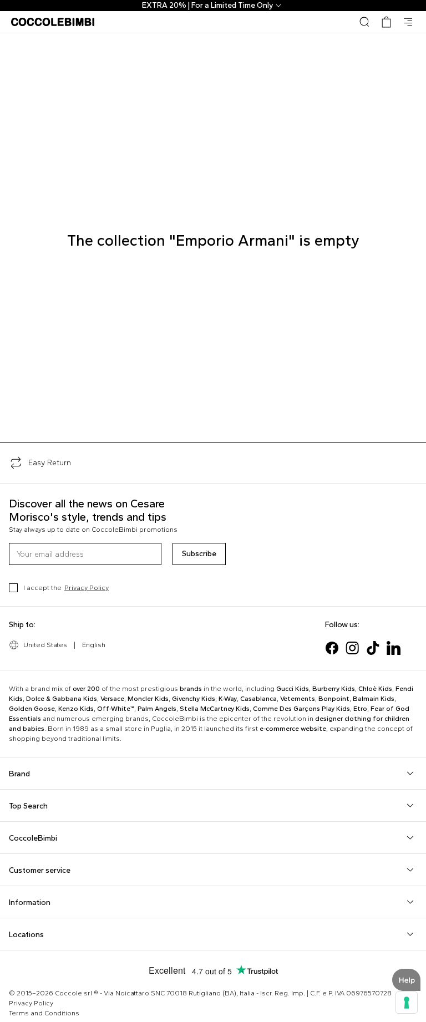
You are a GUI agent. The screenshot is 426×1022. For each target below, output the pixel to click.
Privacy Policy (86, 588)
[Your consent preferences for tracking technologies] (406, 1002)
